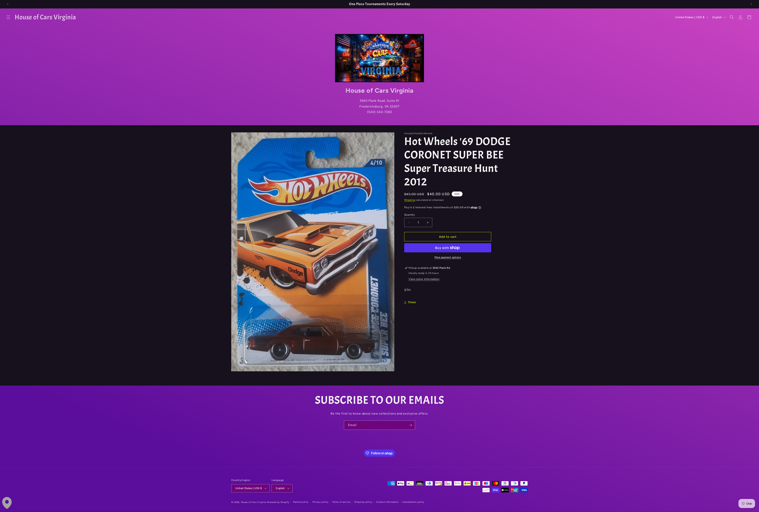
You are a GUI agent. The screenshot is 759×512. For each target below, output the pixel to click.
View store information (424, 279)
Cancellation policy (413, 502)
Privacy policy (320, 502)
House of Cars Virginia (253, 502)
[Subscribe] (410, 425)
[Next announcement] (751, 4)
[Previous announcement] (7, 4)
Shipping (409, 200)
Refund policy (301, 502)
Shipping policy (363, 502)
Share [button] (412, 302)
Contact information (387, 502)
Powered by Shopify (278, 502)
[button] (8, 17)
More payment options (447, 257)
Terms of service (341, 502)
